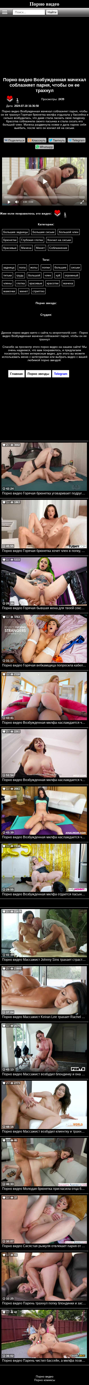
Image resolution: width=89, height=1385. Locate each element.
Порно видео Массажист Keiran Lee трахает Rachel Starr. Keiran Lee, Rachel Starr (44, 1017)
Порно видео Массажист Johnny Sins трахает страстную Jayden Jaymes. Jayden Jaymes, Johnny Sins (44, 959)
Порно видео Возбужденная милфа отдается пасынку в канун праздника (44, 894)
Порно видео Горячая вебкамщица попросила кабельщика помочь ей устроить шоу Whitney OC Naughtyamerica (44, 665)
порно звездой (51, 360)
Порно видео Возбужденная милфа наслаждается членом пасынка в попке (44, 837)
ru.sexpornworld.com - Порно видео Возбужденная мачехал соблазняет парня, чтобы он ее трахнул (45, 336)
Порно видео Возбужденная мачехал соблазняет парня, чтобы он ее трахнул (44, 85)
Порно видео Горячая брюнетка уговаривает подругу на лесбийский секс (44, 493)
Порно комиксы (44, 1380)
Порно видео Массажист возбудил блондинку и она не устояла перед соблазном (44, 1074)
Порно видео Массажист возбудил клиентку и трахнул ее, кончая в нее (44, 1131)
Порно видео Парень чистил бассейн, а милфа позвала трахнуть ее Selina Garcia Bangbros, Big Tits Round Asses (44, 1360)
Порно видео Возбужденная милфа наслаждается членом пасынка (44, 780)
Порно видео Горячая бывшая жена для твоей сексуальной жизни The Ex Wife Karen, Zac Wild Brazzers (44, 608)
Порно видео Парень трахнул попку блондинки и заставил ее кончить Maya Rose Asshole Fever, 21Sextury (44, 1303)
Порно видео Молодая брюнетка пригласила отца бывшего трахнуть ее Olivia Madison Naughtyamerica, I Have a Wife (44, 1188)
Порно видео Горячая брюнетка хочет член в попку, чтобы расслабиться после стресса (44, 551)
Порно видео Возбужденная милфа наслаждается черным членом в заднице (44, 722)
